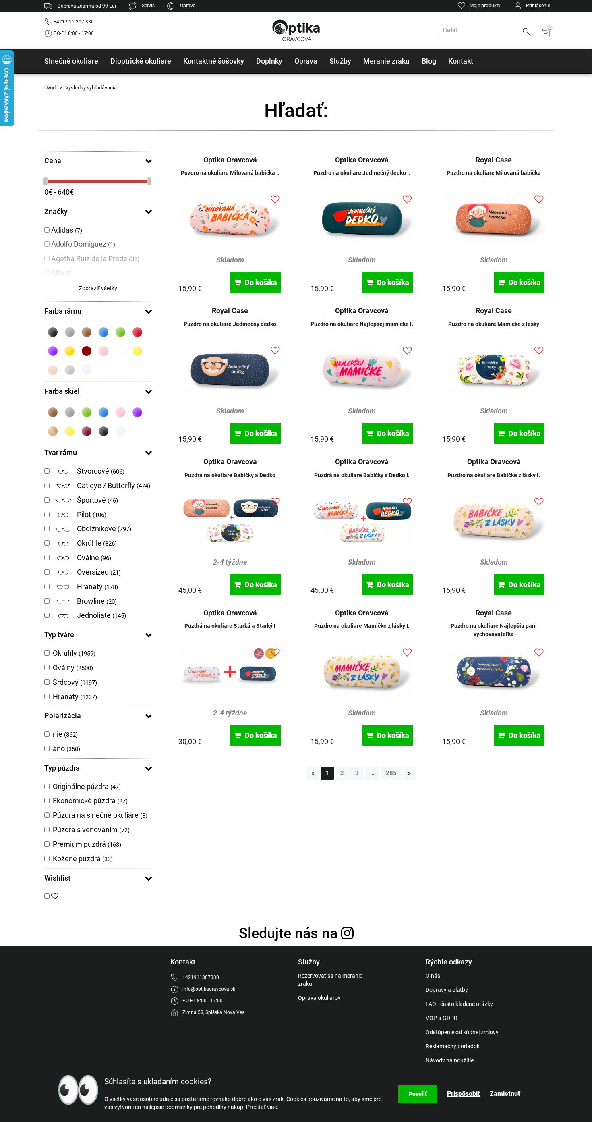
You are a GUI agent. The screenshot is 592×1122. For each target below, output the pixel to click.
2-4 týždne (230, 562)
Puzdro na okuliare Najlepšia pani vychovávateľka (494, 630)
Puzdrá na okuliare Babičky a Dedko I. (362, 475)
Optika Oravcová (230, 160)
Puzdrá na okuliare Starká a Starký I (229, 626)
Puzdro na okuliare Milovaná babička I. (230, 173)
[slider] (46, 181)
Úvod (50, 88)
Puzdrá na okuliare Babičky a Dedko (229, 475)
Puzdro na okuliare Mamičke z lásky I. (362, 626)
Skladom (230, 260)
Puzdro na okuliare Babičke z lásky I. (493, 475)
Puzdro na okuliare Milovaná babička (494, 173)
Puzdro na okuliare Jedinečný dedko (230, 324)
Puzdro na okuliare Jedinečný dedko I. (361, 173)
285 (391, 773)
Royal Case (494, 160)
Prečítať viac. (262, 1107)
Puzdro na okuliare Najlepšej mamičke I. (361, 324)
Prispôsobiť (463, 1093)
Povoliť (418, 1094)
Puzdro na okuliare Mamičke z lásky (493, 324)
